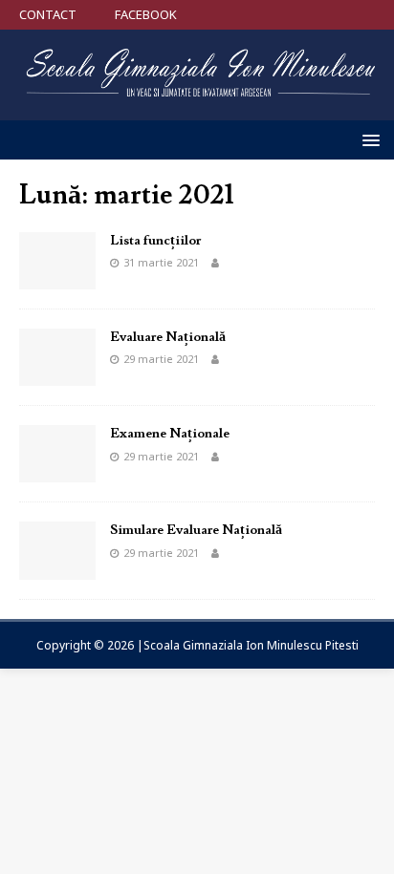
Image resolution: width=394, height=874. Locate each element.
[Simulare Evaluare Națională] (57, 568)
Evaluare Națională (168, 337)
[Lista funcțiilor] (57, 278)
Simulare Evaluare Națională (196, 530)
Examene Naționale (170, 433)
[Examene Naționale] (57, 471)
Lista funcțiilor (155, 240)
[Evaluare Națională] (57, 375)
